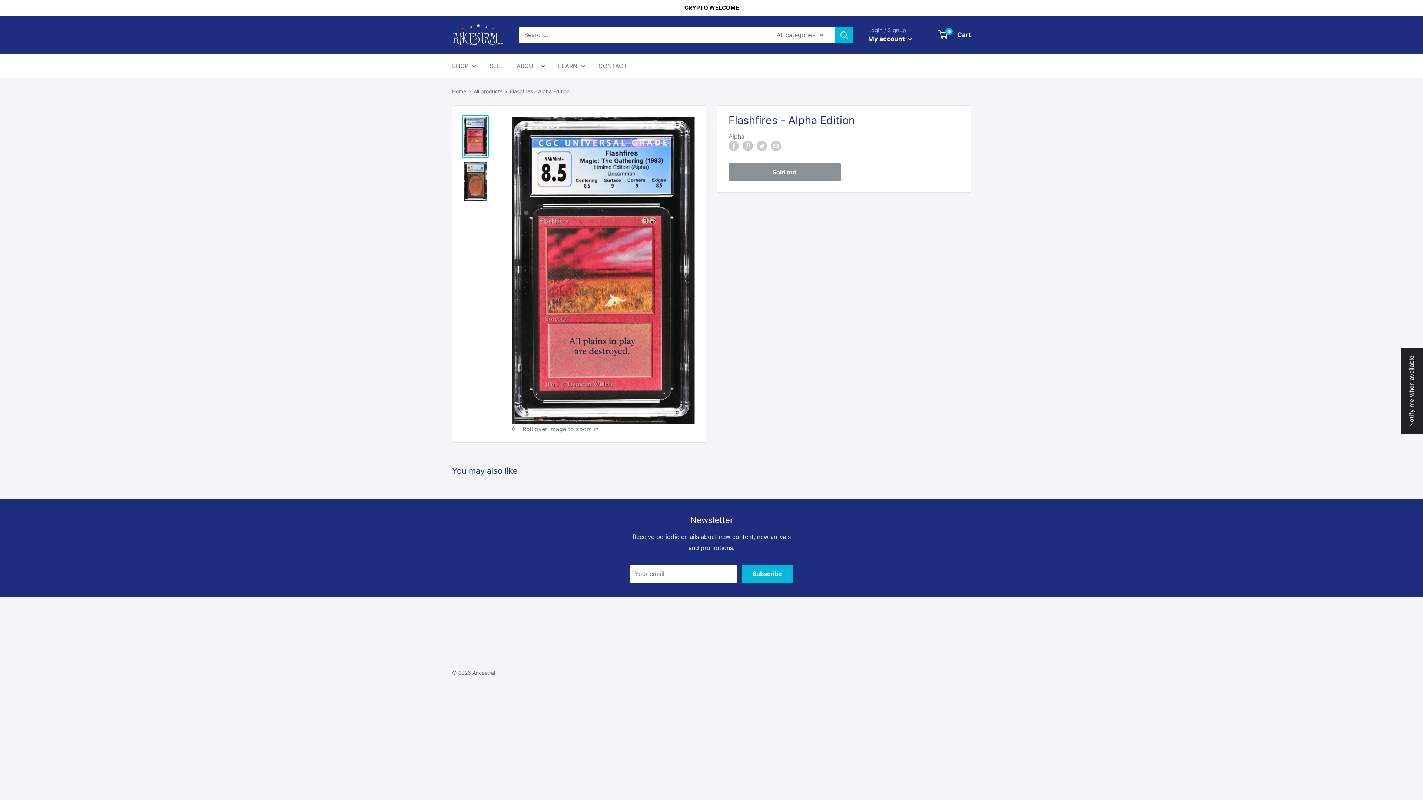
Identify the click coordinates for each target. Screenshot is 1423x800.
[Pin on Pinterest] (748, 145)
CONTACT (612, 66)
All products (488, 91)
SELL (497, 66)
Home (459, 91)
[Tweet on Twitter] (762, 145)
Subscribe (767, 573)
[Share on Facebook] (734, 145)
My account (887, 39)
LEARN (567, 66)
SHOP (460, 66)
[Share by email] (776, 145)
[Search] (844, 35)
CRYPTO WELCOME (711, 7)
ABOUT (527, 66)
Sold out (784, 172)
